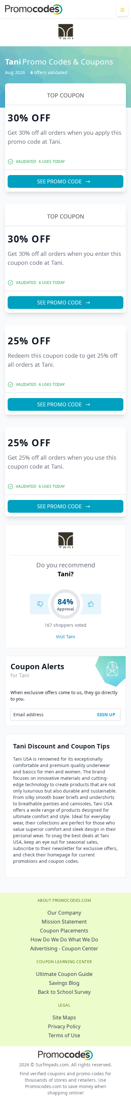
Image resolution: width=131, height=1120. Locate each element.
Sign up (106, 714)
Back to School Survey (64, 991)
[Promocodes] (33, 9)
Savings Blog (64, 982)
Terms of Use (64, 1035)
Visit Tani (65, 636)
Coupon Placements (64, 930)
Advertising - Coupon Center (64, 948)
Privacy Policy (64, 1026)
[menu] (122, 9)
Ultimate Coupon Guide (64, 974)
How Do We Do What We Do (64, 939)
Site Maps (64, 1017)
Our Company (64, 912)
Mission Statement (64, 921)
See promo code (59, 181)
